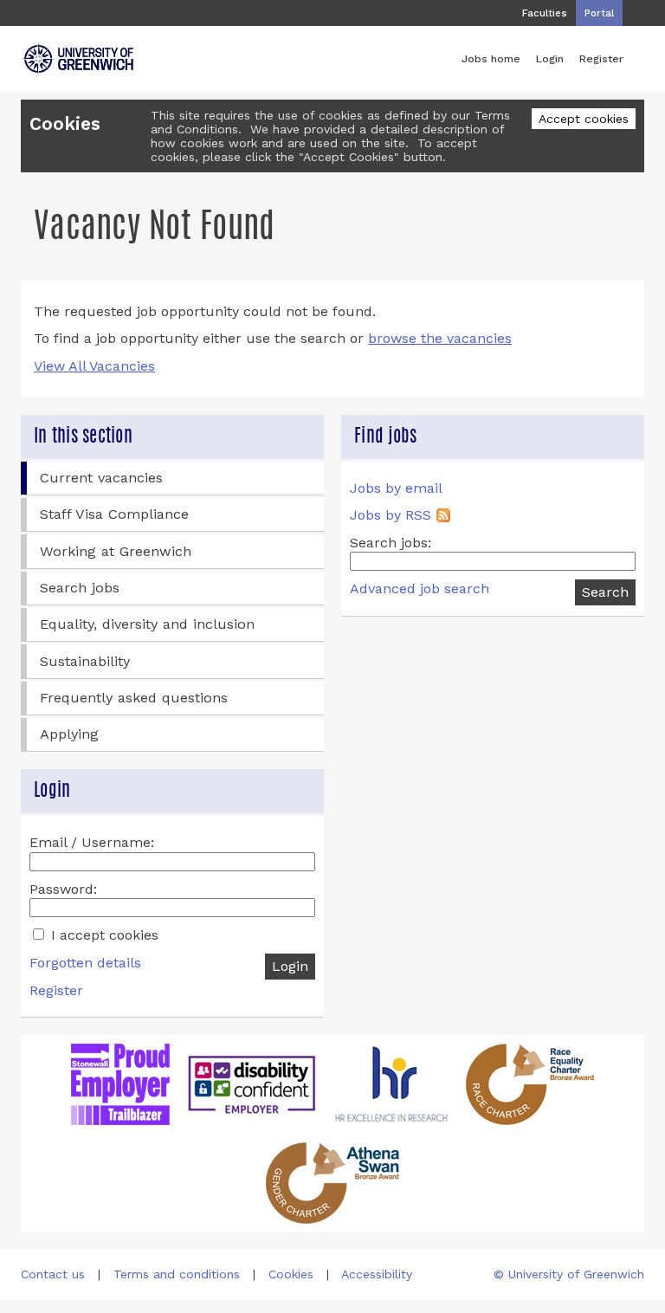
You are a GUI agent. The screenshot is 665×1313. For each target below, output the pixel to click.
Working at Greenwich (115, 551)
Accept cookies (584, 119)
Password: (63, 889)
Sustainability (85, 661)
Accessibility (376, 1274)
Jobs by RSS (390, 515)
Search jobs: (390, 542)
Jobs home (491, 58)
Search (605, 592)
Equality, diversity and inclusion (147, 624)
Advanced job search (419, 588)
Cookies (290, 1274)
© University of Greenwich (569, 1274)
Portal (599, 13)
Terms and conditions (176, 1274)
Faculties (544, 13)
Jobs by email (396, 488)
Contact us (53, 1274)
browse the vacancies (440, 338)
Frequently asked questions (134, 697)
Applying (69, 734)
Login (550, 58)
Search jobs (79, 587)
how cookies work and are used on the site (278, 143)
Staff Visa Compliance (114, 514)
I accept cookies (102, 935)
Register (601, 58)
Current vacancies (101, 477)
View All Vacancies (94, 366)
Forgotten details (85, 962)
